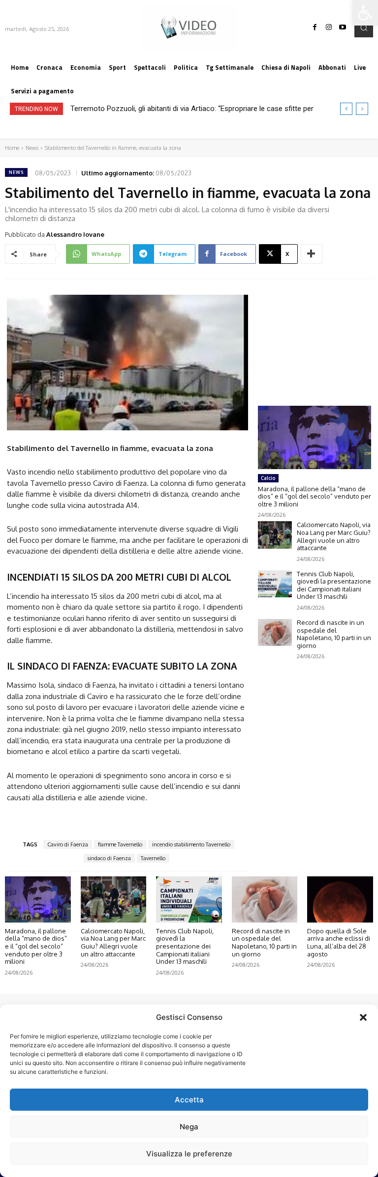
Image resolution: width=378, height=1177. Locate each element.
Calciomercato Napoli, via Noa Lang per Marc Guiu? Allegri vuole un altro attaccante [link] (334, 536)
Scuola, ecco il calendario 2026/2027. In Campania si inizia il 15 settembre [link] (194, 108)
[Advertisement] (314, 333)
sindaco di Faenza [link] (109, 858)
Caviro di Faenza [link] (67, 844)
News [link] (32, 147)
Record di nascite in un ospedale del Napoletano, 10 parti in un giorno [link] (334, 633)
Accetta (189, 1099)
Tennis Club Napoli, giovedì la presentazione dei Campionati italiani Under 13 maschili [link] (334, 585)
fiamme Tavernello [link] (120, 844)
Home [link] (12, 147)
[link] (365, 13)
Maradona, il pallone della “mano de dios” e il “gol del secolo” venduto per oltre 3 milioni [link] (314, 496)
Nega (189, 1126)
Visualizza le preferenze (189, 1153)
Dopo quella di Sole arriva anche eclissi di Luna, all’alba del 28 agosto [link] (338, 942)
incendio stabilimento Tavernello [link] (191, 844)
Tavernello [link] (153, 858)
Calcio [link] (268, 478)
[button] (363, 1017)
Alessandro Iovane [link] (75, 234)
